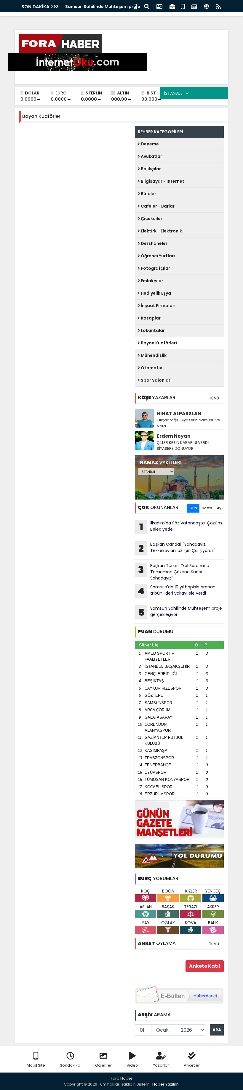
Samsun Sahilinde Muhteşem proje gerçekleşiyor (180, 612)
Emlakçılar (151, 281)
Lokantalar (152, 330)
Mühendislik (153, 355)
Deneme (149, 144)
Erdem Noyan (174, 436)
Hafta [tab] (207, 508)
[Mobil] (135, 6)
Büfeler (148, 194)
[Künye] (206, 6)
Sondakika (70, 1065)
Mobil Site (36, 1065)
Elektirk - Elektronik (161, 231)
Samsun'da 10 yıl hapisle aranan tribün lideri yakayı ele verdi (176, 591)
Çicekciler (151, 218)
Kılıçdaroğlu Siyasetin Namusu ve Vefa (188, 423)
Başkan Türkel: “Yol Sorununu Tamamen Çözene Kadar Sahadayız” (173, 572)
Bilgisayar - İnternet (162, 181)
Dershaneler (153, 243)
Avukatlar (151, 156)
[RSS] (218, 6)
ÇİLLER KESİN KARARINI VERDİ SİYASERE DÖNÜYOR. (183, 445)
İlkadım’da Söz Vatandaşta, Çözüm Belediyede (180, 527)
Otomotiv (151, 368)
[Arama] (146, 6)
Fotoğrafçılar (155, 268)
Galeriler (103, 1065)
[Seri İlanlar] (183, 6)
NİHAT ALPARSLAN (179, 413)
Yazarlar (161, 1065)
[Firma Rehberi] (172, 6)
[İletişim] (159, 6)
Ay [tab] (219, 508)
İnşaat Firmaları (157, 306)
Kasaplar (150, 318)
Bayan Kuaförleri (158, 343)
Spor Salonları (156, 380)
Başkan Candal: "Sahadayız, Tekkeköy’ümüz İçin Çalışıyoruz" (176, 548)
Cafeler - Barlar (157, 206)
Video (132, 1065)
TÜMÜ (214, 398)
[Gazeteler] (194, 6)
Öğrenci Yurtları (157, 256)
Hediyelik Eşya (155, 293)
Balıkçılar (150, 169)
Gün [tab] (193, 508)
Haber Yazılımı (166, 1084)
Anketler (192, 1065)
